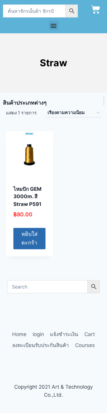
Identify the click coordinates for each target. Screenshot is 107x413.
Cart (89, 334)
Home (19, 334)
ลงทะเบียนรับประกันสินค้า (40, 345)
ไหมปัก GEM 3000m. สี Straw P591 (27, 196)
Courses (85, 345)
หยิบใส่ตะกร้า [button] (29, 238)
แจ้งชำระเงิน (64, 334)
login (38, 334)
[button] (54, 25)
